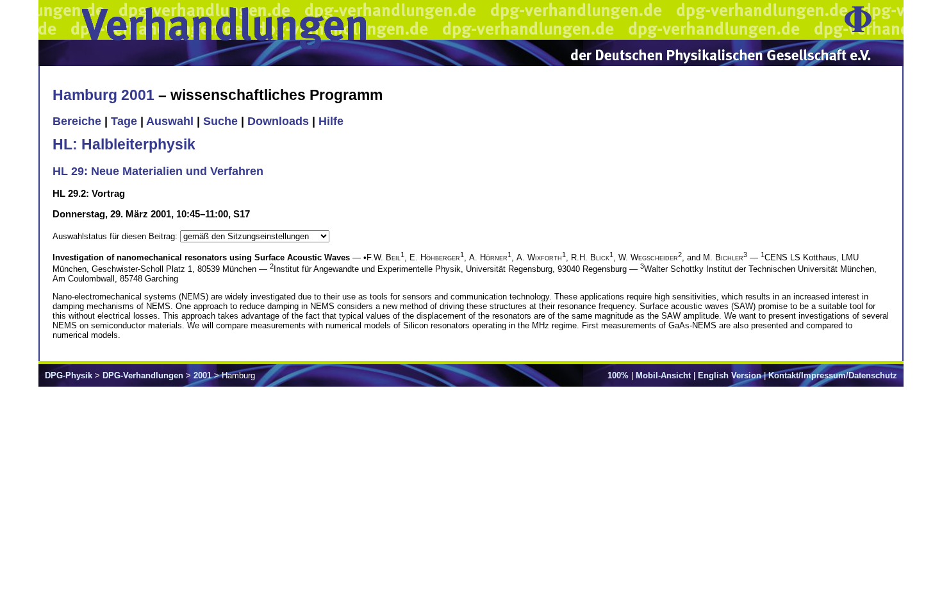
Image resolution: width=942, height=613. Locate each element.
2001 (202, 375)
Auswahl (170, 121)
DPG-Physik (68, 375)
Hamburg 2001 (103, 95)
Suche (220, 121)
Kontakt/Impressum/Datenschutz (832, 375)
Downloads (278, 121)
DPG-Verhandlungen (143, 375)
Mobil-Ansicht (663, 375)
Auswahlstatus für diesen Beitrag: (116, 236)
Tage (124, 121)
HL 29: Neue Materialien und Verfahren (158, 171)
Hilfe (330, 121)
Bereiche (77, 121)
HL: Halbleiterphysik (124, 144)
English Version (729, 375)
